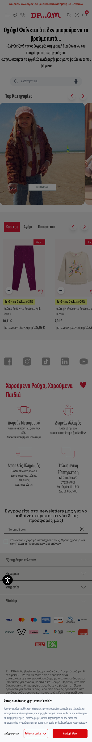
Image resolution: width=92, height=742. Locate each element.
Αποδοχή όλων (70, 733)
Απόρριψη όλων (11, 733)
